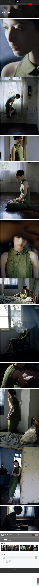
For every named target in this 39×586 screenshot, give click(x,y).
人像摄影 (5, 539)
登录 (37, 3)
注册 (34, 3)
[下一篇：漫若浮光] (35, 294)
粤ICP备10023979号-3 (24, 569)
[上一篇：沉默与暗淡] (3, 294)
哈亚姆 (10, 560)
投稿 (30, 3)
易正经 (6, 534)
